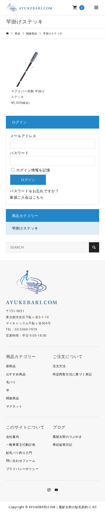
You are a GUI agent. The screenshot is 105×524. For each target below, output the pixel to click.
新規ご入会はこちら (27, 197)
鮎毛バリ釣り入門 (19, 453)
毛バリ (11, 382)
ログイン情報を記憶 (32, 170)
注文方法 (59, 366)
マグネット (14, 406)
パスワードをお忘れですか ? (34, 190)
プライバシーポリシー (22, 469)
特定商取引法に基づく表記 (72, 374)
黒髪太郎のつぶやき (67, 436)
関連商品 (12, 398)
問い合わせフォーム (20, 460)
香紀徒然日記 (62, 444)
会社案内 (12, 436)
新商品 (11, 366)
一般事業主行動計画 (20, 444)
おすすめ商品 (16, 374)
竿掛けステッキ (25, 228)
